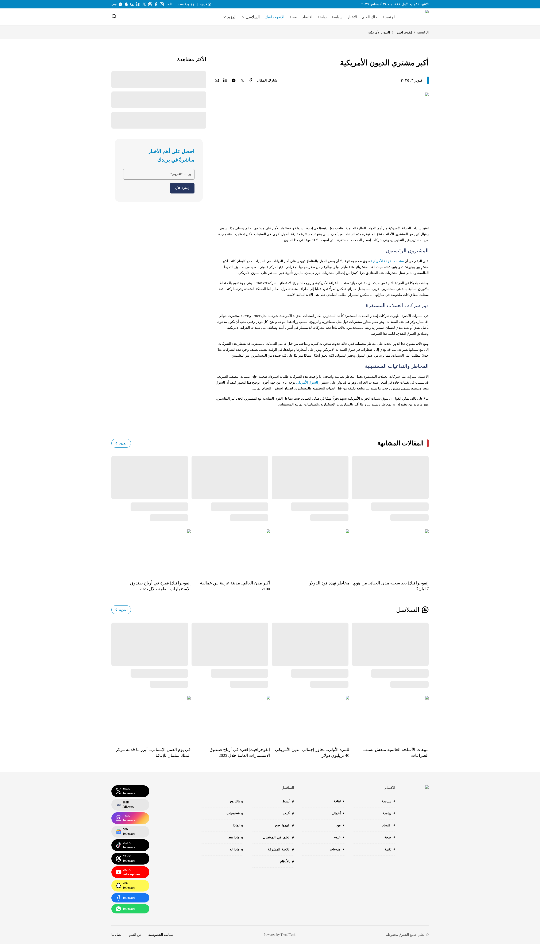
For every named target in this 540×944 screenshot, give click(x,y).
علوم (337, 837)
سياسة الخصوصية (160, 934)
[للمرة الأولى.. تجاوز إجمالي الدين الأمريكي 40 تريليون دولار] (309, 718)
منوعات (335, 849)
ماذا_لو (236, 849)
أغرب (288, 813)
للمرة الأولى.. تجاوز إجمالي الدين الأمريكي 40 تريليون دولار (312, 752)
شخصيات (235, 813)
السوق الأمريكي (307, 382)
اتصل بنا (116, 934)
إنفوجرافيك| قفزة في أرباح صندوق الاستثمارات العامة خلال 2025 (160, 586)
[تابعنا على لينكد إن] (138, 4)
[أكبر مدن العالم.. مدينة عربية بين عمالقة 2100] (230, 551)
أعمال (336, 813)
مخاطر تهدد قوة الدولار (329, 583)
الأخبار (352, 17)
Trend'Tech (288, 934)
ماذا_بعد (235, 837)
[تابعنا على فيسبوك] (156, 4)
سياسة (337, 17)
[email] (217, 80)
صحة (293, 17)
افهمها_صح (284, 825)
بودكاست (184, 4)
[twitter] (242, 80)
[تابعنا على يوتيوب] (132, 4)
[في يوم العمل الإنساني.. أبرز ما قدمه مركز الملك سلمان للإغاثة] (151, 718)
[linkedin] (225, 80)
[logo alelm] (416, 17)
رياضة (322, 17)
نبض (114, 4)
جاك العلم (369, 17)
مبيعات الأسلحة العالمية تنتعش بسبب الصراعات (396, 752)
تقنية (388, 849)
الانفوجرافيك (274, 17)
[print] (250, 80)
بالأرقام (287, 861)
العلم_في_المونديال (278, 837)
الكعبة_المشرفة (281, 849)
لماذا (238, 825)
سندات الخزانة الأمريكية (387, 261)
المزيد (123, 443)
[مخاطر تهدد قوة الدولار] (309, 551)
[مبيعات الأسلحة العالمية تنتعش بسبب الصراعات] (389, 718)
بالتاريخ (236, 801)
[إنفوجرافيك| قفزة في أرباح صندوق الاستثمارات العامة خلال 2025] (151, 551)
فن (338, 825)
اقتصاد (307, 17)
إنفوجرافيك (404, 32)
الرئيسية (388, 17)
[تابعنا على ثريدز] (150, 4)
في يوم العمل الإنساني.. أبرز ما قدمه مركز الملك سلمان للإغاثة (153, 752)
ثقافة (337, 801)
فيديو (203, 4)
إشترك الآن (182, 188)
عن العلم (135, 934)
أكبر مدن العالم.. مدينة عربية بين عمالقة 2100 (235, 586)
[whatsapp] (234, 80)
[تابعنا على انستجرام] (162, 4)
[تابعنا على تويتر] (144, 4)
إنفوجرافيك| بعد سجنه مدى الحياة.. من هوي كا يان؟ (391, 586)
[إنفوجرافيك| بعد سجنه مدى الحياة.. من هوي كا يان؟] (389, 551)
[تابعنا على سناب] (126, 4)
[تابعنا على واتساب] (120, 4)
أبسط (288, 801)
